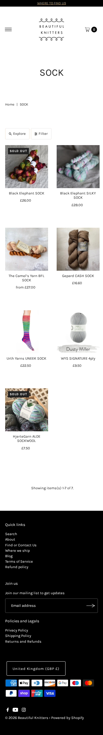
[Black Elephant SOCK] (26, 166)
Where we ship (17, 550)
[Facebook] (8, 710)
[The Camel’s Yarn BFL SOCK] (26, 249)
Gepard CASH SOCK (78, 276)
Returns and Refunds (23, 641)
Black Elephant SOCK (26, 193)
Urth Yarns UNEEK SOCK (26, 358)
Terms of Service (19, 561)
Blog (9, 556)
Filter (43, 133)
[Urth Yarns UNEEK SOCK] (26, 331)
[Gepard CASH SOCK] (78, 249)
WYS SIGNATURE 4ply (78, 358)
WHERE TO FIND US (51, 3)
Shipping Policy (18, 635)
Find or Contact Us (21, 545)
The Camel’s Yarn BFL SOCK (26, 278)
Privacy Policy (16, 630)
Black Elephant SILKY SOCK (78, 195)
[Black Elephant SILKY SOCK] (78, 166)
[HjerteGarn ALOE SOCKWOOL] (26, 409)
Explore (19, 133)
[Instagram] (24, 710)
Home (9, 104)
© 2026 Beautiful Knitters (26, 717)
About (10, 539)
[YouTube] (15, 710)
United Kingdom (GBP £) (36, 668)
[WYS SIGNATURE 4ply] (78, 331)
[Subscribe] (91, 605)
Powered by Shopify (67, 717)
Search (11, 534)
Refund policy (16, 567)
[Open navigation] (8, 29)
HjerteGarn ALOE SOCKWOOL (26, 438)
